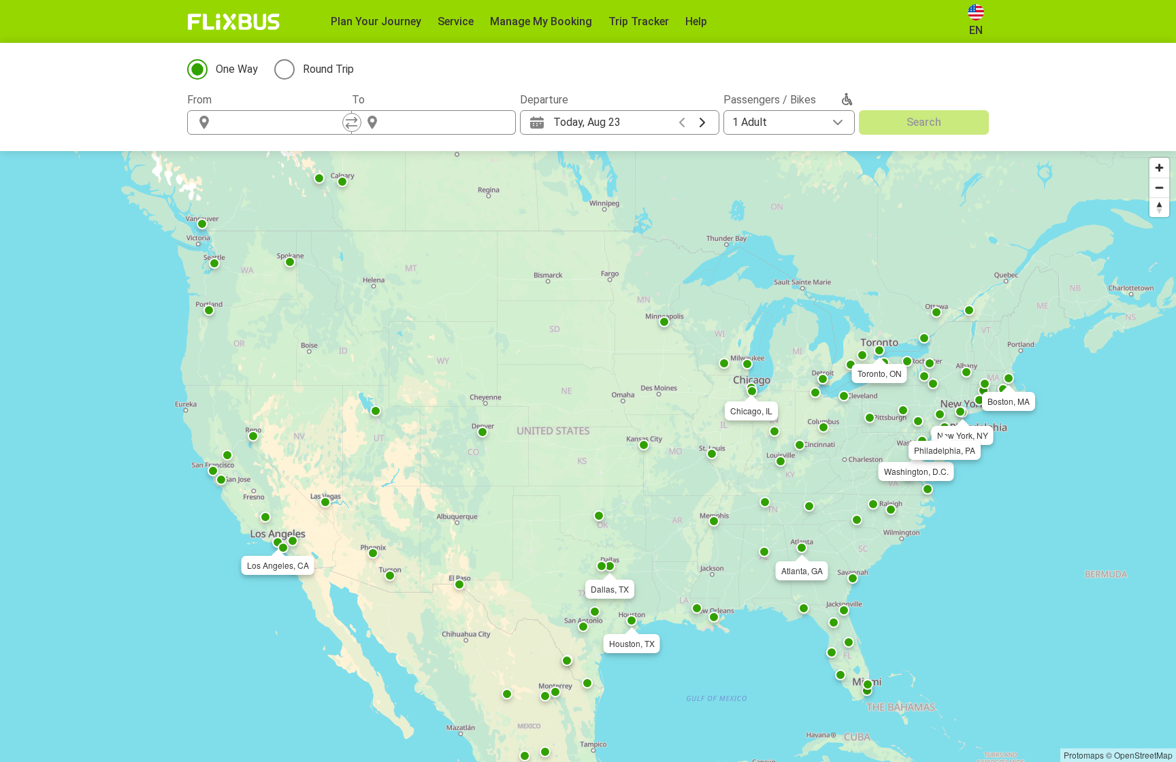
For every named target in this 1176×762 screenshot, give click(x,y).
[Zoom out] (1159, 187)
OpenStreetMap (1143, 755)
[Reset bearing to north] (1159, 207)
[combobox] (281, 122)
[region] (588, 456)
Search (923, 122)
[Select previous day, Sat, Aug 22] (682, 122)
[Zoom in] (1159, 168)
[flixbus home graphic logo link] (234, 22)
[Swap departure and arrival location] (351, 122)
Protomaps (1084, 755)
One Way (237, 69)
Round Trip (328, 69)
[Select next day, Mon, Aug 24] (702, 122)
